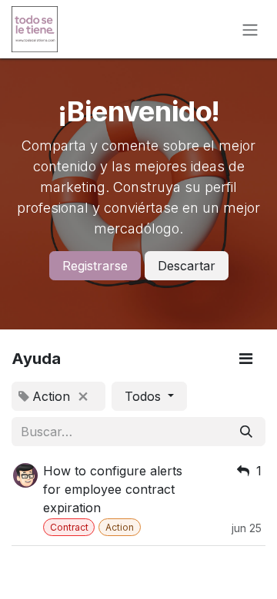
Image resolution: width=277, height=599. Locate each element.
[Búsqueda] (246, 431)
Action (119, 527)
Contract (69, 527)
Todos (145, 396)
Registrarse (95, 265)
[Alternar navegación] (250, 29)
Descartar (186, 265)
